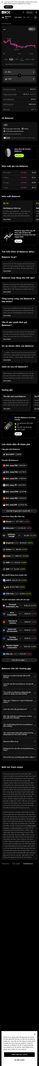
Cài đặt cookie (19, 1060)
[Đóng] (34, 1034)
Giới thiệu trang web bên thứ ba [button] (12, 134)
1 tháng (22, 59)
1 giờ (5, 59)
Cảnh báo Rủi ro (16, 828)
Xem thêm (7, 219)
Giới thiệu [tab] (18, 17)
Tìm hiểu (6, 409)
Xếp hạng (6, 109)
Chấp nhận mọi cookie (19, 1054)
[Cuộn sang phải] (32, 17)
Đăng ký (29, 12)
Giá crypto (16, 863)
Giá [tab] (24, 17)
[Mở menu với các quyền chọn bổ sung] (36, 12)
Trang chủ (5, 863)
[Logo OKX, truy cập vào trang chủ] (6, 12)
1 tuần (16, 59)
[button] (23, 12)
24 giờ (11, 59)
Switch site (8, 7)
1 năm (27, 59)
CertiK (8, 138)
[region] (19, 1048)
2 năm (32, 59)
